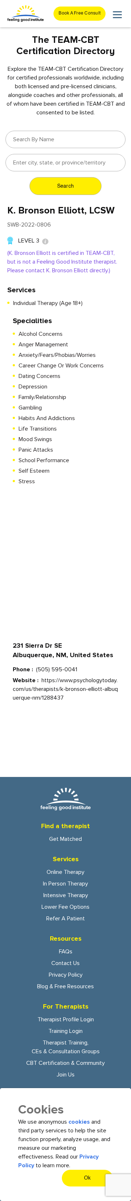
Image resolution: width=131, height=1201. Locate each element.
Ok (87, 1178)
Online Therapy (65, 872)
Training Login (65, 1031)
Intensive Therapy (65, 895)
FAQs (65, 951)
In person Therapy (65, 883)
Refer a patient (65, 918)
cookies (79, 1121)
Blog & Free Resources (65, 986)
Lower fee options (65, 907)
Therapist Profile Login (65, 1019)
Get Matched (65, 839)
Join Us (66, 1074)
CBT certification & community (65, 1063)
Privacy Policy (66, 974)
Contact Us (65, 963)
